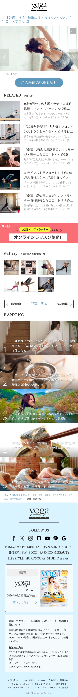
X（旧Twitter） (22, 538)
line (55, 538)
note (38, 538)
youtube (47, 538)
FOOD (33, 553)
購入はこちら (21, 602)
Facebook (13, 538)
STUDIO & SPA (57, 558)
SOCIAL (67, 547)
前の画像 (16, 303)
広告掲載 (52, 680)
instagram (30, 538)
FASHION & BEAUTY (54, 553)
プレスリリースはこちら (34, 680)
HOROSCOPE (35, 558)
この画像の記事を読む (39, 83)
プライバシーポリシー (21, 684)
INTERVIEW (18, 553)
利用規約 (64, 680)
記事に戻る (39, 303)
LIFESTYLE (16, 558)
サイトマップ (49, 688)
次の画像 (62, 303)
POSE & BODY (15, 547)
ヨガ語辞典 (63, 688)
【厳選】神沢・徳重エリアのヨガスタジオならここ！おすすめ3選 (40, 19)
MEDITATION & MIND (43, 547)
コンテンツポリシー (44, 684)
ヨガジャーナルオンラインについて (24, 688)
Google (64, 538)
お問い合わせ (14, 680)
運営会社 (60, 684)
